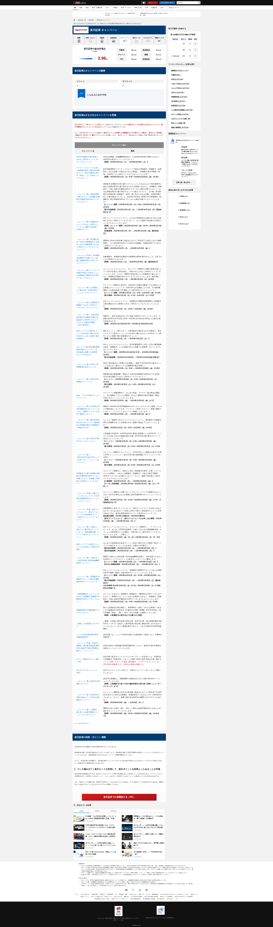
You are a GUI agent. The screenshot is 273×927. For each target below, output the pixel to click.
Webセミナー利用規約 (166, 896)
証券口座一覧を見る (183, 182)
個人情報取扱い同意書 (149, 898)
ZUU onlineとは (85, 894)
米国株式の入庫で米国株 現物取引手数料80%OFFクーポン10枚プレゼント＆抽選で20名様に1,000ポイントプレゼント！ (88, 478)
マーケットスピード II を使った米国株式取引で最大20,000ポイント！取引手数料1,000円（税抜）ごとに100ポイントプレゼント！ (87, 173)
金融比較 (154, 7)
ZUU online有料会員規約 (151, 896)
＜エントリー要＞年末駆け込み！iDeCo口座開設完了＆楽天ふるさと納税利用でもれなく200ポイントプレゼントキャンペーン (87, 244)
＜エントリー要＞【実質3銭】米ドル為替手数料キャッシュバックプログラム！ (87, 712)
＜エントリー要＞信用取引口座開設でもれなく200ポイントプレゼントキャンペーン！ (87, 305)
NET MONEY (161, 898)
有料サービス (153, 2)
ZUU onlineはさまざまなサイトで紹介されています (174, 894)
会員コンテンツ (174, 7)
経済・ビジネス (126, 7)
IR (115, 894)
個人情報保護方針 (136, 898)
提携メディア (194, 894)
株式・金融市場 (97, 7)
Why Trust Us (118, 896)
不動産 (115, 7)
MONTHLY (113, 811)
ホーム (77, 894)
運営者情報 (95, 894)
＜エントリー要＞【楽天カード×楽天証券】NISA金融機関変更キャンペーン (87, 560)
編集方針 (126, 896)
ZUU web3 (170, 898)
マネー (107, 7)
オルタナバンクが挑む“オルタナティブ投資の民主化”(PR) (120, 14)
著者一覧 (141, 894)
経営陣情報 (110, 894)
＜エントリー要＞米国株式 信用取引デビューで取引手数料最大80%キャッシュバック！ (88, 579)
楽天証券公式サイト (85, 723)
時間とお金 (138, 7)
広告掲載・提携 (123, 894)
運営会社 (102, 894)
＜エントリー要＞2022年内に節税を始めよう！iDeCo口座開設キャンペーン (88, 697)
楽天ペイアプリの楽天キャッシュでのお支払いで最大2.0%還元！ (88, 546)
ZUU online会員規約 (136, 896)
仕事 (146, 7)
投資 (87, 7)
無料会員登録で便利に (167, 2)
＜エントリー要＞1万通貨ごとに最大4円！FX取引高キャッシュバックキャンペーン (87, 290)
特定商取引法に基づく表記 (102, 898)
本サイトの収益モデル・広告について (101, 896)
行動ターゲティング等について (120, 898)
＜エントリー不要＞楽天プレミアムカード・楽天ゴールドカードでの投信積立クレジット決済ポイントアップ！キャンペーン (87, 515)
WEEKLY (97, 811)
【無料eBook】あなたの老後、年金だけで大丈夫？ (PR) (154, 14)
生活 (161, 7)
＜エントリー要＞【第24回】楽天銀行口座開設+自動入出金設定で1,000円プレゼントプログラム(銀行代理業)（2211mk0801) (87, 320)
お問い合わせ (133, 894)
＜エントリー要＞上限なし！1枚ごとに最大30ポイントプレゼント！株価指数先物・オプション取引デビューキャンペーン (87, 532)
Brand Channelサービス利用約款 (184, 896)
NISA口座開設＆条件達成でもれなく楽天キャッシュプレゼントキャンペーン (87, 159)
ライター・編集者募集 (152, 894)
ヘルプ (177, 898)
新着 (80, 7)
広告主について (84, 896)
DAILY (81, 811)
